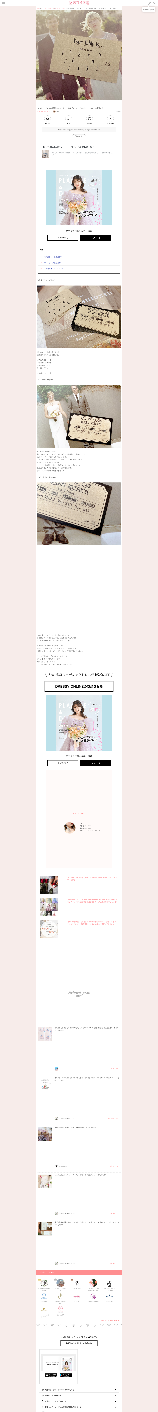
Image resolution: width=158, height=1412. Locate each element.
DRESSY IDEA (77, 1288)
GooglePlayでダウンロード (66, 1375)
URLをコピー (79, 136)
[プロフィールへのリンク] (70, 828)
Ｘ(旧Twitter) (110, 123)
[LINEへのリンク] (149, 3)
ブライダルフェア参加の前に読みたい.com (93, 1289)
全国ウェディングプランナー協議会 (109, 1289)
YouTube (47, 123)
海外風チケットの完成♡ (53, 257)
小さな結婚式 (60, 1315)
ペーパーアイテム (43, 111)
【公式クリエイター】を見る (109, 1320)
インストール (95, 238)
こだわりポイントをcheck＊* (54, 269)
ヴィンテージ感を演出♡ (53, 263)
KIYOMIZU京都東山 (93, 1301)
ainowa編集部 (44, 1301)
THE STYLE (109, 1301)
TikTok (68, 123)
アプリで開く (63, 238)
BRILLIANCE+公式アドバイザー (44, 1315)
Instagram (89, 123)
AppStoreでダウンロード (51, 1375)
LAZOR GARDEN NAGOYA (60, 1302)
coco (57, 111)
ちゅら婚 (76, 1301)
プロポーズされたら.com (60, 1289)
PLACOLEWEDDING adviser (44, 1289)
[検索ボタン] (154, 3)
